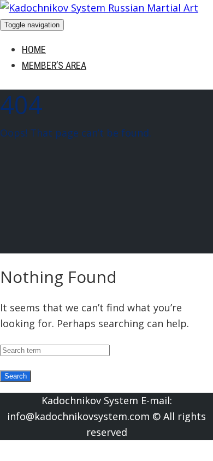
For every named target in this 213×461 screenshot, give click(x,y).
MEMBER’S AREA (54, 65)
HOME (34, 49)
